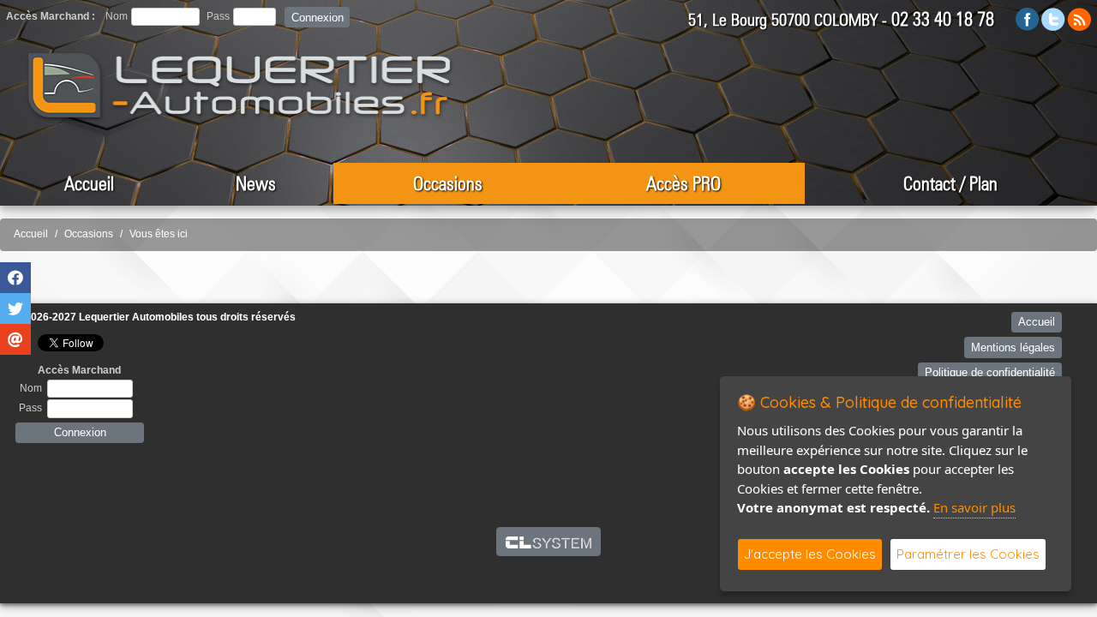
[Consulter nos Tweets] (1053, 18)
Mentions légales (1013, 347)
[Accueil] (240, 86)
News (256, 183)
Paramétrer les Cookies (968, 554)
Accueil (89, 183)
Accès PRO (683, 183)
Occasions (448, 183)
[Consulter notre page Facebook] (1028, 18)
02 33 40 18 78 (942, 19)
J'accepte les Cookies (810, 554)
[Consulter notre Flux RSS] (1079, 18)
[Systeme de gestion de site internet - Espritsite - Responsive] (549, 541)
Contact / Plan (950, 183)
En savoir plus (974, 507)
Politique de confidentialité (990, 372)
